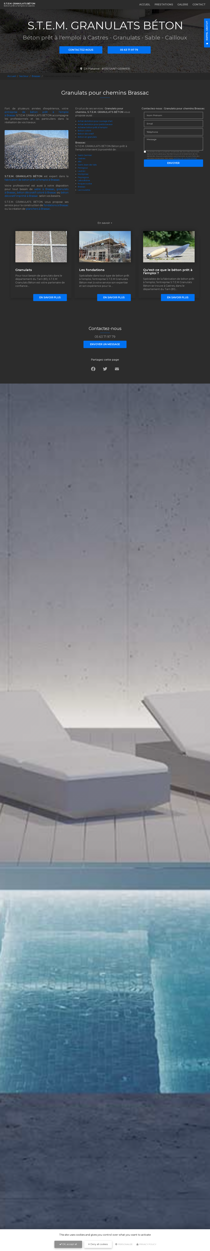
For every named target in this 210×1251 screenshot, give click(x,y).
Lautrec (81, 171)
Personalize (125, 1244)
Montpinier (83, 174)
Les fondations (91, 270)
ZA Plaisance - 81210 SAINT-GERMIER (106, 68)
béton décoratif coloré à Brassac (36, 192)
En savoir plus (50, 297)
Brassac (36, 76)
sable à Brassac (44, 189)
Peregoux (83, 168)
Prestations (164, 4)
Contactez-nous (80, 49)
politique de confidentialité (184, 158)
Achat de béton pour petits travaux (95, 124)
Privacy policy (147, 1244)
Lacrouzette (84, 190)
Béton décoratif (86, 134)
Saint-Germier (85, 155)
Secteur (23, 76)
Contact (199, 4)
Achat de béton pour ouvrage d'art (95, 121)
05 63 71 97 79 (129, 49)
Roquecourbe (85, 183)
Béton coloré (84, 130)
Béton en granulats (87, 137)
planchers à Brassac (38, 208)
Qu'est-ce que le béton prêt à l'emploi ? (167, 271)
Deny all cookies (99, 1244)
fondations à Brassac (56, 205)
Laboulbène (84, 180)
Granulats (23, 270)
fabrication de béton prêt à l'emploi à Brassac (32, 179)
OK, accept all (69, 1244)
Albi (79, 161)
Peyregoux (83, 177)
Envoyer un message (105, 344)
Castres (81, 158)
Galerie (182, 4)
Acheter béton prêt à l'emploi (92, 127)
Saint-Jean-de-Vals (87, 165)
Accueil (144, 4)
